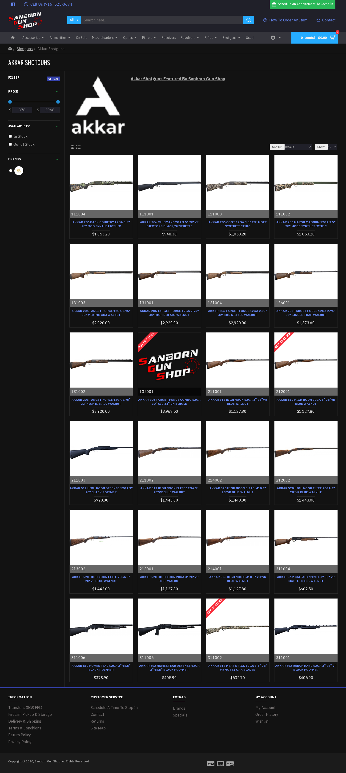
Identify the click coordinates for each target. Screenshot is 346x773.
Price (13, 91)
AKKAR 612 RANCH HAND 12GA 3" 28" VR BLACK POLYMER (306, 668)
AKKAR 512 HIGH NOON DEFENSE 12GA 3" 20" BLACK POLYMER (101, 490)
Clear (55, 79)
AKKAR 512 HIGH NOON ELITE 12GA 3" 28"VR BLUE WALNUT (169, 490)
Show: (321, 147)
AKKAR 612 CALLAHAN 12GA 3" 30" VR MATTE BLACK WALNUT (306, 579)
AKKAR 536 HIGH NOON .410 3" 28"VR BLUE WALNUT (237, 579)
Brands (14, 159)
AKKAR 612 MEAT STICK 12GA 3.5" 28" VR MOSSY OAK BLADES (237, 668)
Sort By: (277, 147)
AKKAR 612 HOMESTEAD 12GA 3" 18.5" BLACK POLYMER (101, 668)
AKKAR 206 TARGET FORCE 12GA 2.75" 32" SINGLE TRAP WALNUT (305, 313)
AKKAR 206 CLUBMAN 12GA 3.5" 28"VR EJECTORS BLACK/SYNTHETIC (169, 224)
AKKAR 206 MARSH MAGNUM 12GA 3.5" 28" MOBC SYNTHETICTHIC (306, 224)
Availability (19, 126)
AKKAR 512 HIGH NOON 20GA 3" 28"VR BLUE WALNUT (306, 402)
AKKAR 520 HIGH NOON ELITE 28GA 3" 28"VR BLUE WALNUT (101, 579)
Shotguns (25, 48)
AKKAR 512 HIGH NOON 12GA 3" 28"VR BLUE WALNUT (237, 402)
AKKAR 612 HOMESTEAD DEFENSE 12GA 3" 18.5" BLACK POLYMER (169, 668)
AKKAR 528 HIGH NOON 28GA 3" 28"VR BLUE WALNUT (169, 579)
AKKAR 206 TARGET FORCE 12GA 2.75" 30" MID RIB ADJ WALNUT (101, 313)
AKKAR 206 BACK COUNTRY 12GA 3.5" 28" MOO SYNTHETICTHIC (101, 224)
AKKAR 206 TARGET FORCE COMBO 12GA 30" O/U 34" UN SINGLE (169, 402)
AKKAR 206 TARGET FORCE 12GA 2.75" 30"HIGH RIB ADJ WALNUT (169, 313)
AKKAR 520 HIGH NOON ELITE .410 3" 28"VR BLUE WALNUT (237, 490)
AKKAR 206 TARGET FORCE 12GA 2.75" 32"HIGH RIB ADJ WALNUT (101, 402)
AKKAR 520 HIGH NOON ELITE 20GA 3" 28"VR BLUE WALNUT (306, 490)
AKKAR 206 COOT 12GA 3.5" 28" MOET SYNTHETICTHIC (238, 224)
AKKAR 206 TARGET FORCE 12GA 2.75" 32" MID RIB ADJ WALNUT (237, 313)
